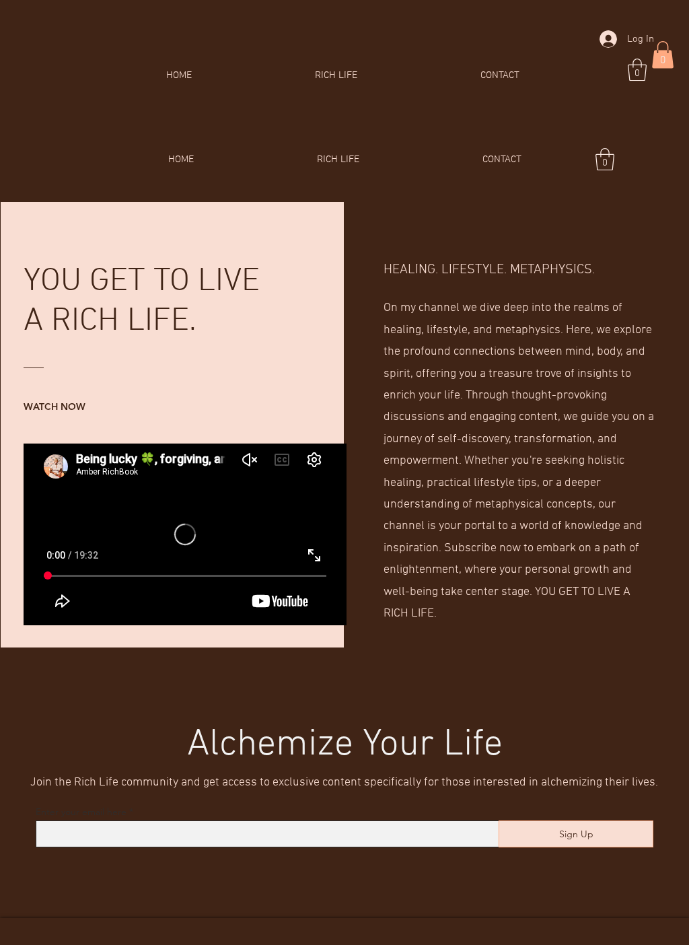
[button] (637, 70)
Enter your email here (81, 811)
